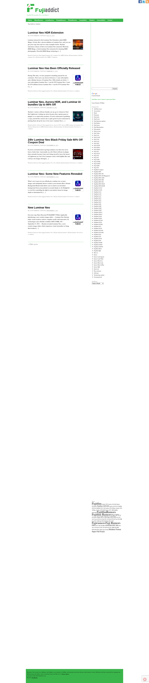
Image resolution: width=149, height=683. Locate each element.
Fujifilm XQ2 (97, 251)
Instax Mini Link (98, 263)
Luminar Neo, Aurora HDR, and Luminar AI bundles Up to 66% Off (54, 103)
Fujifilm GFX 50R (99, 180)
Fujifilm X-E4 (97, 200)
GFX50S (109, 525)
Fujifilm (96, 503)
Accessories (97, 111)
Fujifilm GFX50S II (113, 506)
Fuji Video (97, 133)
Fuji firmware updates (100, 121)
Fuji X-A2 (96, 139)
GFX (93, 525)
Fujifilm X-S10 (98, 216)
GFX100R (116, 527)
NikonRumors (38, 20)
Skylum (66, 55)
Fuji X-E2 (96, 143)
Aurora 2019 (57, 125)
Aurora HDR (65, 125)
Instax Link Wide (98, 259)
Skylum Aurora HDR (38, 127)
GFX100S (94, 529)
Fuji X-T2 (96, 155)
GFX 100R (111, 527)
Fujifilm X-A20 (98, 190)
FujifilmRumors (106, 512)
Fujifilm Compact (98, 170)
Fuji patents (97, 129)
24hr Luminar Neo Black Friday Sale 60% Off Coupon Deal (55, 141)
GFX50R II (102, 525)
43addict (91, 20)
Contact (110, 20)
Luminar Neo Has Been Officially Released (54, 68)
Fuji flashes (97, 123)
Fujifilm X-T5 (97, 236)
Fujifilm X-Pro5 (98, 214)
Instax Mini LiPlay (99, 265)
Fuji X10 (96, 157)
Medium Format (115, 529)
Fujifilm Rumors (101, 514)
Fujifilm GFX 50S (98, 182)
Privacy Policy (65, 674)
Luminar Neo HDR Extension (46, 32)
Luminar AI (72, 125)
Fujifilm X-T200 (98, 224)
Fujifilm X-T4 (97, 234)
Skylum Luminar (73, 55)
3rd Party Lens (98, 109)
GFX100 (107, 527)
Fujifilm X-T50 (98, 238)
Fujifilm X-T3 (97, 226)
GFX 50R (98, 525)
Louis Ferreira (34, 35)
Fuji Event (97, 119)
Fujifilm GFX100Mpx (110, 508)
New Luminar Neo (39, 207)
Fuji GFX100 (112, 519)
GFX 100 (102, 527)
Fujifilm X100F (98, 243)
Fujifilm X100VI (98, 247)
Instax (95, 255)
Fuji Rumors (113, 523)
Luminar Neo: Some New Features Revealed (55, 173)
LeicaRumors (50, 20)
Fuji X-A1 (96, 135)
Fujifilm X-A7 (97, 196)
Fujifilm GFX (97, 172)
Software (35, 55)
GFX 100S (99, 529)
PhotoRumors (72, 20)
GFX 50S (115, 525)
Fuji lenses (97, 125)
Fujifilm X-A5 (97, 194)
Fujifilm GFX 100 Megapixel (102, 176)
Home (30, 20)
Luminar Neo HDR (59, 55)
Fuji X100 (96, 159)
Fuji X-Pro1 (97, 147)
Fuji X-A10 (97, 137)
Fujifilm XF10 (98, 249)
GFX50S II (97, 527)
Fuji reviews (97, 131)
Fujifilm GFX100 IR (99, 186)
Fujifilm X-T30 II (98, 230)
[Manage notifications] (144, 679)
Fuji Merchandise (98, 127)
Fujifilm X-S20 (98, 218)
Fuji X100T (97, 163)
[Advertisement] (107, 55)
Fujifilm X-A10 (98, 188)
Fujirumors (98, 523)
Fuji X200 (96, 166)
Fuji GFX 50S (102, 517)
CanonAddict (101, 20)
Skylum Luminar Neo (64, 91)
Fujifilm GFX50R (112, 504)
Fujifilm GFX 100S (99, 178)
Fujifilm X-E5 (97, 202)
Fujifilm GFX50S (103, 506)
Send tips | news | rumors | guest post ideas (103, 99)
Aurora (51, 125)
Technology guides (99, 275)
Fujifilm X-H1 (97, 204)
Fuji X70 (96, 168)
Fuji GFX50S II (98, 519)
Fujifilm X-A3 (97, 192)
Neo (55, 163)
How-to (96, 253)
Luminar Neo (49, 55)
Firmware (96, 115)
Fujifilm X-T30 (98, 228)
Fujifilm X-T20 (98, 222)
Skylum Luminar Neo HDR (43, 57)
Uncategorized (98, 277)
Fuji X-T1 (96, 151)
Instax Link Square (99, 257)
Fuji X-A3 (96, 141)
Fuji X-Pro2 (97, 149)
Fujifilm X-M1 (98, 208)
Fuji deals (96, 117)
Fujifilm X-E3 (97, 198)
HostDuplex (35, 677)
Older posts (33, 244)
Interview (96, 269)
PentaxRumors (61, 20)
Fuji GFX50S (111, 517)
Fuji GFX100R (118, 519)
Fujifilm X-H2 (97, 206)
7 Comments (54, 57)
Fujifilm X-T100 (98, 220)
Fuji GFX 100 (105, 519)
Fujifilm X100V (98, 245)
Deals (34, 125)
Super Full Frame (98, 531)
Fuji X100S (97, 161)
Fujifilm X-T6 (97, 240)
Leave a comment (75, 91)
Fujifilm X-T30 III (98, 232)
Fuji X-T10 (97, 153)
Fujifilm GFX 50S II (99, 184)
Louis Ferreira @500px (98, 103)
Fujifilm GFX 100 (98, 174)
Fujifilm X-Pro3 (98, 212)
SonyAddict (83, 20)
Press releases (97, 271)
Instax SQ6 (97, 267)
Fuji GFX (115, 515)
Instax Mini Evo (98, 261)
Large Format (105, 529)
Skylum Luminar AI (59, 127)
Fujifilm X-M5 (98, 210)
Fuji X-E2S (97, 145)
